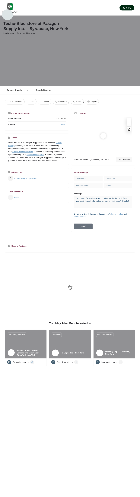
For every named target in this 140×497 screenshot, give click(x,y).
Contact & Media (14, 90)
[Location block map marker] (103, 136)
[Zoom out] (129, 124)
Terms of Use (80, 217)
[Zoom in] (129, 120)
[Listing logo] (7, 14)
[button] (65, 8)
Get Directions (124, 160)
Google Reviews (43, 90)
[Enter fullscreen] (129, 129)
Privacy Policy (117, 214)
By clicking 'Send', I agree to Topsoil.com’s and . (100, 215)
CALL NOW (61, 118)
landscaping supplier (35, 154)
